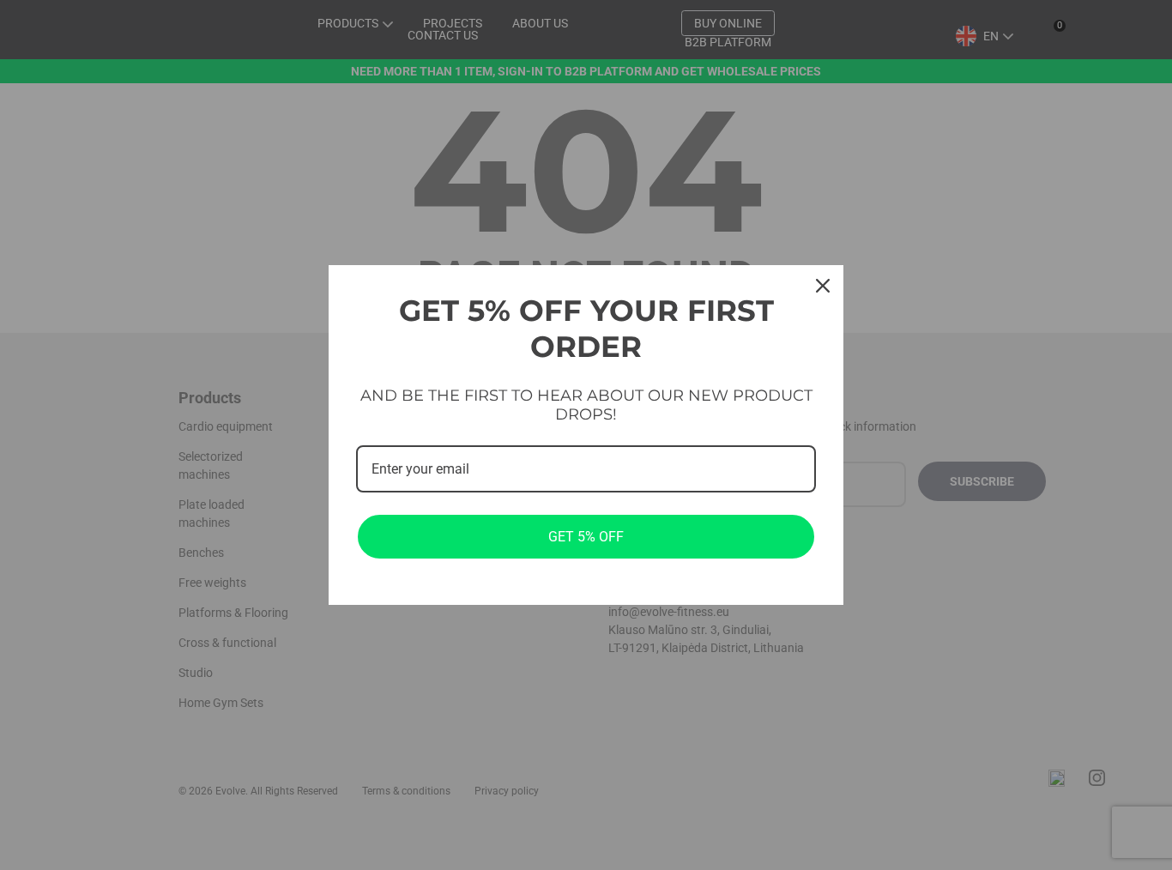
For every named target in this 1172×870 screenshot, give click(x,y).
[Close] (822, 285)
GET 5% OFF (586, 537)
